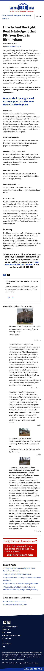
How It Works (6, 632)
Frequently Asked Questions (11, 635)
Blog (3, 647)
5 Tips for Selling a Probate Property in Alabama (21, 584)
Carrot (36, 663)
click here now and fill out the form (22, 263)
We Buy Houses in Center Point (14, 601)
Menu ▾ (38, 16)
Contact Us (6, 18)
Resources (5, 641)
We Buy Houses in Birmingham (11, 15)
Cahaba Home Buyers (13, 46)
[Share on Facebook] (4, 275)
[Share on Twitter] (8, 275)
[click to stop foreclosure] (20, 548)
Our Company (26, 15)
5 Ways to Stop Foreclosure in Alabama (17, 574)
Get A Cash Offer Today (9, 627)
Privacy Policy (6, 644)
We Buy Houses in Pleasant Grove (15, 604)
